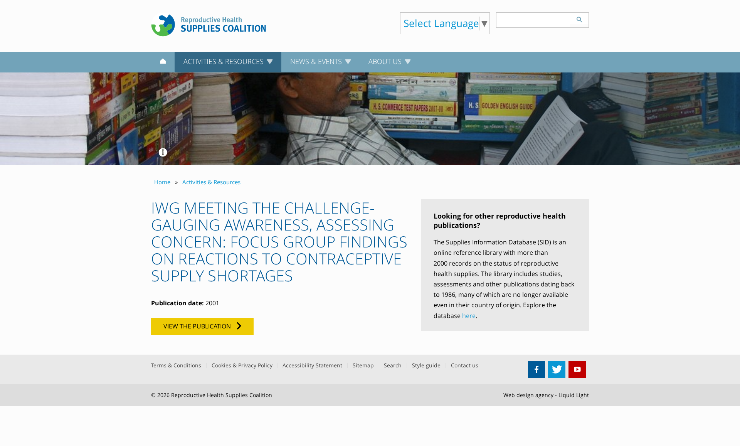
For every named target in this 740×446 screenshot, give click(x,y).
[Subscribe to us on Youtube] (577, 369)
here (469, 315)
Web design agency (528, 395)
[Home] (163, 62)
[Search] (579, 18)
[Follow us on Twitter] (556, 369)
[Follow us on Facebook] (536, 369)
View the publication (197, 326)
